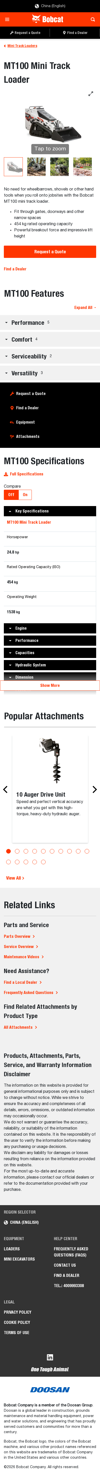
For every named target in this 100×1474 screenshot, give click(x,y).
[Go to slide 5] (43, 851)
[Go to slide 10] (87, 851)
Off (11, 494)
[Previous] (6, 789)
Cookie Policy (17, 1322)
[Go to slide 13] (26, 862)
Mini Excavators (19, 1259)
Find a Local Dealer (20, 982)
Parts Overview (17, 936)
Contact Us (65, 1265)
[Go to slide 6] (52, 851)
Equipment (25, 422)
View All (14, 878)
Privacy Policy (17, 1312)
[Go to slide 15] (43, 862)
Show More (50, 685)
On (25, 494)
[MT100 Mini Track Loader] (13, 166)
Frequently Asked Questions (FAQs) (71, 1252)
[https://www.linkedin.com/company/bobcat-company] (50, 1358)
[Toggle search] (91, 19)
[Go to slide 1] (8, 851)
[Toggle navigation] (8, 19)
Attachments (27, 436)
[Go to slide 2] (17, 851)
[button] (50, 322)
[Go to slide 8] (69, 851)
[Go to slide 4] (34, 851)
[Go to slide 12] (17, 862)
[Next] (93, 789)
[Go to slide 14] (34, 862)
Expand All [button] (83, 307)
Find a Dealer (15, 269)
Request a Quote (50, 251)
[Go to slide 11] (8, 862)
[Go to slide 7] (60, 851)
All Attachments (18, 1027)
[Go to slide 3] (26, 851)
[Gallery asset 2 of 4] (36, 166)
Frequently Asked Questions (28, 992)
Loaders (12, 1249)
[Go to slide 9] (78, 851)
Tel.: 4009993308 (69, 1285)
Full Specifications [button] (26, 474)
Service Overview (19, 946)
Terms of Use (16, 1332)
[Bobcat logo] (48, 19)
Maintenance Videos (21, 956)
